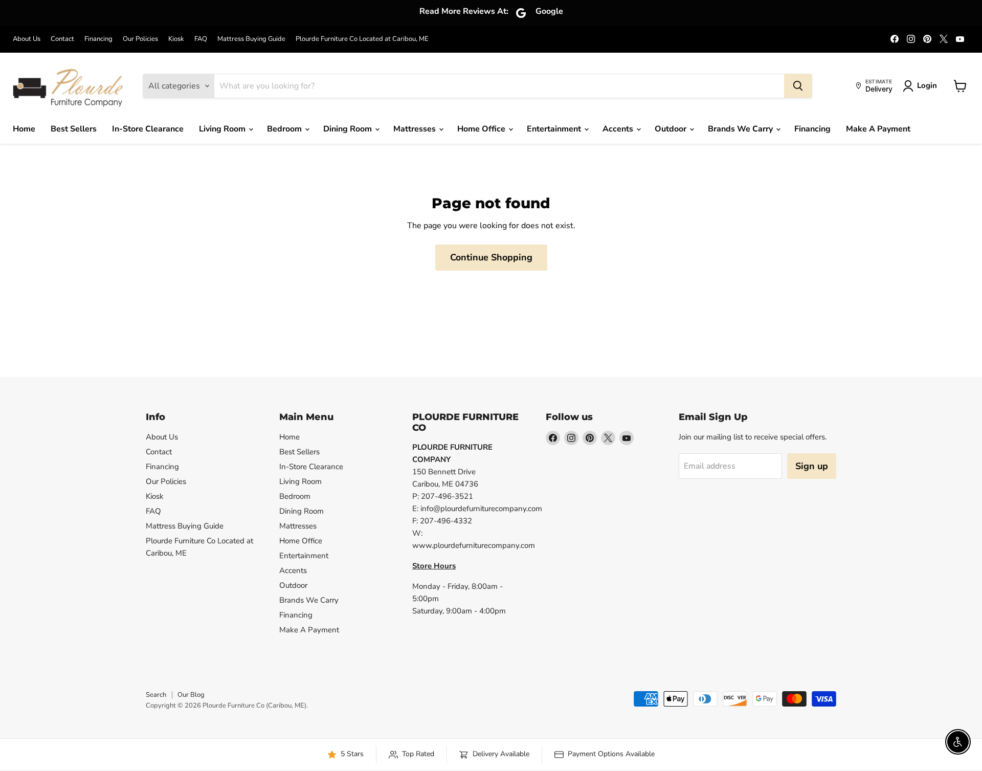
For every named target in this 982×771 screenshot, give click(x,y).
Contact (62, 39)
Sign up (811, 466)
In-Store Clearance (148, 129)
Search (156, 694)
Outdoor (671, 129)
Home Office (482, 129)
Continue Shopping (491, 257)
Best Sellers (74, 129)
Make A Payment (878, 129)
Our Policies (140, 39)
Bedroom (285, 129)
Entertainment (555, 129)
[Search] (798, 86)
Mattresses (415, 129)
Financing (98, 39)
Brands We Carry (741, 129)
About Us (26, 39)
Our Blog (191, 694)
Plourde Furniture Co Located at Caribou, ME (362, 39)
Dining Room (348, 129)
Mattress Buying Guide (251, 39)
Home (24, 129)
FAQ (200, 39)
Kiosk (176, 39)
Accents (618, 129)
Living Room (223, 129)
